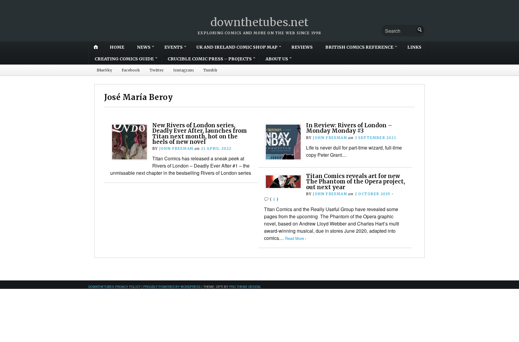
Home (117, 47)
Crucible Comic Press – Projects (210, 59)
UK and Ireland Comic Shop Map (237, 47)
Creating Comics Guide (124, 59)
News (143, 47)
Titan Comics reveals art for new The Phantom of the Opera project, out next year (355, 182)
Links (414, 47)
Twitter (157, 70)
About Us (277, 59)
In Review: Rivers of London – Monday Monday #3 (349, 128)
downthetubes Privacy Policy (114, 286)
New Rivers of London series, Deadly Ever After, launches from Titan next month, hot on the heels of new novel (199, 133)
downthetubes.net (260, 22)
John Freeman (176, 148)
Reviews (302, 47)
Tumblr (210, 70)
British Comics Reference (359, 47)
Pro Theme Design (244, 286)
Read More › (295, 238)
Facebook (131, 70)
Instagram (183, 70)
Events (173, 47)
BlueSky (104, 70)
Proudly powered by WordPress (172, 286)
